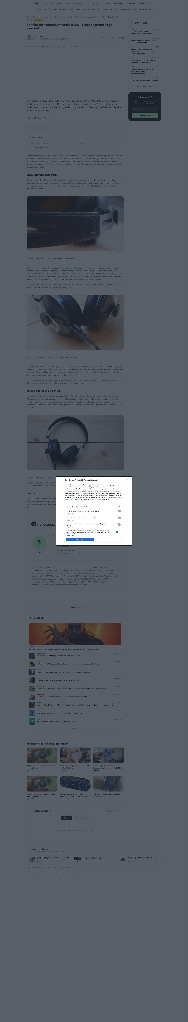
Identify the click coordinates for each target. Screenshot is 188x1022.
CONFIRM (80, 539)
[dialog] (94, 511)
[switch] (118, 511)
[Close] (128, 480)
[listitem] (94, 507)
